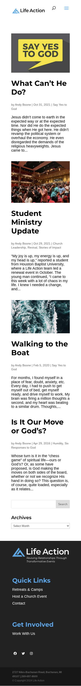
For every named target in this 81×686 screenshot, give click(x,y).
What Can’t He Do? (39, 87)
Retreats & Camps (27, 589)
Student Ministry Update (26, 222)
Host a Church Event (29, 596)
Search (63, 504)
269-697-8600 (29, 676)
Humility (58, 443)
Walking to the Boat (39, 348)
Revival (32, 247)
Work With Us (23, 633)
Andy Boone (23, 104)
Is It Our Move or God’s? (37, 426)
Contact (18, 603)
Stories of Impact (50, 247)
